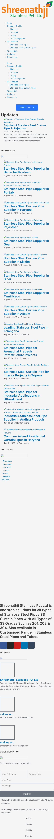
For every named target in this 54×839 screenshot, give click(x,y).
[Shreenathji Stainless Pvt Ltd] (7, 670)
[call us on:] (7, 704)
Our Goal (14, 32)
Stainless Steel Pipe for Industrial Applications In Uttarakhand (22, 395)
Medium (6, 477)
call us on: (6, 714)
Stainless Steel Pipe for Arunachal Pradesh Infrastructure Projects (20, 351)
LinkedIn (6, 467)
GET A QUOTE (27, 107)
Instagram (7, 464)
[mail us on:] (7, 732)
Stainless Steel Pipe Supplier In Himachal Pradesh (26, 170)
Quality (13, 35)
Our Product (12, 41)
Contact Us (12, 57)
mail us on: (7, 742)
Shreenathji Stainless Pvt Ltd (19, 679)
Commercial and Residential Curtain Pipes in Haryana (24, 438)
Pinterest (5, 480)
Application (12, 51)
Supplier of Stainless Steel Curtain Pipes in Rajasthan (25, 127)
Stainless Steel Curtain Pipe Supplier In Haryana (24, 208)
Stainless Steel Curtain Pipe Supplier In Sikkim (24, 259)
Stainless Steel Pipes (19, 45)
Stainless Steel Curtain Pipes (23, 48)
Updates (11, 54)
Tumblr (5, 470)
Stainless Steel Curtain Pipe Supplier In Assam (24, 311)
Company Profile (14, 26)
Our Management (17, 38)
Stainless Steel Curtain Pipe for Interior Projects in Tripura (26, 373)
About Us (14, 29)
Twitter (4, 473)
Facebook (7, 461)
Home (9, 23)
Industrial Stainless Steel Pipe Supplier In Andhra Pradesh (25, 417)
